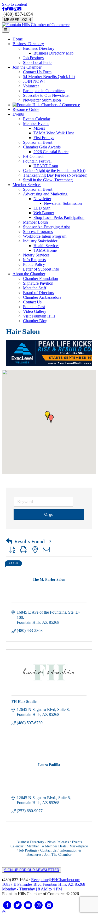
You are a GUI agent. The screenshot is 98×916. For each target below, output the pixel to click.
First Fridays (43, 137)
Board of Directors (38, 292)
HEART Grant (45, 166)
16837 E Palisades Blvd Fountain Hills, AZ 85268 (43, 886)
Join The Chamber (58, 855)
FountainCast (34, 306)
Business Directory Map (53, 53)
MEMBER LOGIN (17, 20)
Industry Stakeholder (40, 241)
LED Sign (41, 208)
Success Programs (38, 231)
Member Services (27, 184)
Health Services (46, 245)
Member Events (36, 123)
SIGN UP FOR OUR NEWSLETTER (31, 870)
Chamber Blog (35, 321)
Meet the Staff (34, 288)
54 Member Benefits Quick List (49, 76)
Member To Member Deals (46, 846)
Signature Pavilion (38, 283)
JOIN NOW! (34, 81)
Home (18, 39)
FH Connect (33, 156)
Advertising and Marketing (45, 194)
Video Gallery (34, 311)
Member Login (35, 222)
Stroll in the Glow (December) (48, 180)
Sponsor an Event (37, 142)
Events (18, 114)
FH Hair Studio (24, 702)
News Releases (58, 842)
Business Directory (28, 43)
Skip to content (14, 4)
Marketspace (79, 846)
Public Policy (34, 264)
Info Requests (34, 260)
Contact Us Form (37, 72)
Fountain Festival (37, 161)
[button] (51, 419)
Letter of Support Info (41, 269)
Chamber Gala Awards (42, 147)
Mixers (39, 128)
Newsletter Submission (42, 100)
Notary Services (36, 255)
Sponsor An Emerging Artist (46, 227)
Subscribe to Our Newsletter (46, 95)
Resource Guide (26, 109)
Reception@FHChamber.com (55, 879)
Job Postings (33, 58)
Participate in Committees (44, 90)
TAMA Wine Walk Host (53, 133)
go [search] (51, 514)
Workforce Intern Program (44, 236)
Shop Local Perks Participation (58, 217)
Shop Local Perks (37, 62)
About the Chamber (29, 274)
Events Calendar (36, 119)
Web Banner (43, 213)
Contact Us (32, 302)
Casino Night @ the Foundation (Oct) (54, 170)
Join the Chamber (27, 67)
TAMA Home (45, 250)
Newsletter (42, 198)
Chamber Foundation (40, 278)
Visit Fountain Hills (39, 316)
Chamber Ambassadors (42, 297)
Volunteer (31, 86)
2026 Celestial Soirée (50, 151)
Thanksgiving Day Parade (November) (55, 175)
